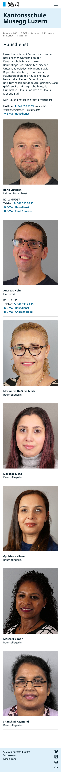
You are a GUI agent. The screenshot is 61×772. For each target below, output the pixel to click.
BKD (15, 33)
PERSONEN (8, 35)
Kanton (6, 33)
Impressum (10, 755)
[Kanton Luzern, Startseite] (11, 4)
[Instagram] (56, 763)
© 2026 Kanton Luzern (17, 751)
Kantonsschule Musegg (41, 33)
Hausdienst (22, 35)
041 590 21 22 (26, 106)
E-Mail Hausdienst (18, 113)
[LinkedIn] (56, 757)
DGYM (24, 33)
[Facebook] (56, 768)
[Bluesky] (56, 752)
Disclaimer (9, 759)
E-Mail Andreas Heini (20, 312)
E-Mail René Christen (20, 211)
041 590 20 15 (25, 304)
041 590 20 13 (25, 203)
